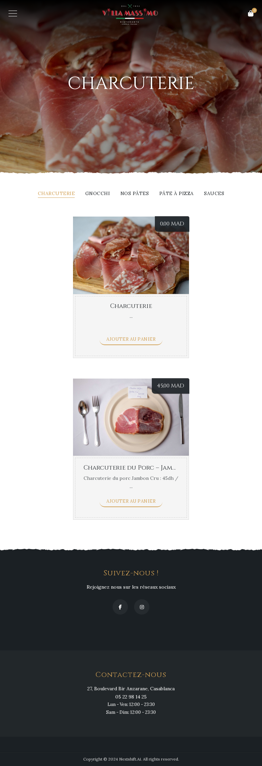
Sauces (214, 193)
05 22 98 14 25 (131, 697)
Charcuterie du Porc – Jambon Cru (142, 467)
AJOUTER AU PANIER (131, 339)
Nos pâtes (134, 193)
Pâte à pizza (176, 193)
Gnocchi (97, 193)
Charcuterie (56, 193)
